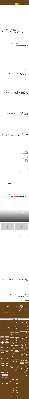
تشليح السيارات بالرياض (23, 153)
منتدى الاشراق (26, 366)
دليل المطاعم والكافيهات (22, 156)
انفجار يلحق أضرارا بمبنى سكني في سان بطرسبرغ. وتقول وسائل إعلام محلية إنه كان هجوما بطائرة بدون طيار (25, 280)
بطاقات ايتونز (12, 345)
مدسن (22, 347)
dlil (27, 162)
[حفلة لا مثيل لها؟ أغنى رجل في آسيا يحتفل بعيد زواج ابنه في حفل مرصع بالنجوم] (4, 257)
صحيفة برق (22, 332)
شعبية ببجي (16, 345)
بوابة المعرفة (26, 160)
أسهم (26, 194)
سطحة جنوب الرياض (16, 388)
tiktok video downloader (2, 379)
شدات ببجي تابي (12, 323)
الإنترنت (8, 307)
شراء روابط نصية (26, 361)
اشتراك (9, 183)
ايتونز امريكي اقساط (12, 338)
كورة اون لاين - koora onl (6, 341)
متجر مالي (26, 150)
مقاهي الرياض (16, 156)
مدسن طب (22, 368)
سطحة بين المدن (17, 385)
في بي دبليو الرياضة (25, 148)
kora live (7, 359)
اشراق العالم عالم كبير (22, 365)
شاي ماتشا (17, 353)
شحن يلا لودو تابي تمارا (12, 336)
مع (7, 194)
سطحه (12, 383)
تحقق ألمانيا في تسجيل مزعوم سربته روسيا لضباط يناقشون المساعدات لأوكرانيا (19, 214)
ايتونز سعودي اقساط (16, 326)
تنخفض (13, 194)
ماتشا (12, 352)
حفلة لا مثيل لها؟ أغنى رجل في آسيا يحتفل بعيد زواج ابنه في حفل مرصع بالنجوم (4, 279)
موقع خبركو (26, 149)
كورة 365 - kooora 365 (7, 343)
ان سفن (26, 338)
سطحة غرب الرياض (12, 387)
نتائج (5, 194)
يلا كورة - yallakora (2, 341)
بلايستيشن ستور (16, 346)
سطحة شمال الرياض (16, 387)
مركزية (10, 194)
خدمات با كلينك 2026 (16, 361)
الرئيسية (22, 29)
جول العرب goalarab (7, 323)
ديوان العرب (17, 362)
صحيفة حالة (25, 145)
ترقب (15, 194)
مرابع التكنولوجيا (22, 338)
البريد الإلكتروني (27, 294)
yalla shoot (12, 367)
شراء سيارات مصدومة (12, 394)
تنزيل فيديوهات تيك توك (6, 379)
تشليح (16, 390)
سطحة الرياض (16, 383)
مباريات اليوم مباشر (16, 369)
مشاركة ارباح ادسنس (22, 322)
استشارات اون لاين (22, 350)
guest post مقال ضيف (12, 356)
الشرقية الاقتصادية (22, 341)
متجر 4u (17, 334)
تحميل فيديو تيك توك (2, 377)
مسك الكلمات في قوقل (26, 337)
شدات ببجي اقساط (17, 322)
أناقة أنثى (22, 345)
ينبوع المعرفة (26, 144)
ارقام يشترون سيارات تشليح (16, 394)
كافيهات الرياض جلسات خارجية (11, 156)
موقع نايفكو (26, 159)
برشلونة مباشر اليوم (2, 327)
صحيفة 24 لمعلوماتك (7, 314)
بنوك (18, 194)
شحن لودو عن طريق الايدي (12, 343)
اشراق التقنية (22, 336)
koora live (7, 338)
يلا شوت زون (7, 373)
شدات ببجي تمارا (16, 323)
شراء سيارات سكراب (12, 390)
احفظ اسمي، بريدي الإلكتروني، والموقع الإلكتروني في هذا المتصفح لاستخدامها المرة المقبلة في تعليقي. (17, 296)
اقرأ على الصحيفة (25, 178)
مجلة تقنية (26, 371)
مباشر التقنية (22, 355)
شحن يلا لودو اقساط (12, 326)
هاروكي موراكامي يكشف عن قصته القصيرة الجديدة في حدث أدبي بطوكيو (11, 279)
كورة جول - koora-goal (7, 335)
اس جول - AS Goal (2, 343)
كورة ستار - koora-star (2, 333)
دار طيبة (27, 153)
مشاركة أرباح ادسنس (7, 311)
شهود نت (22, 354)
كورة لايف (7, 347)
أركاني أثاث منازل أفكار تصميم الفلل (23, 157)
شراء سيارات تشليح (16, 392)
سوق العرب (17, 357)
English (8, 313)
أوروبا (23, 194)
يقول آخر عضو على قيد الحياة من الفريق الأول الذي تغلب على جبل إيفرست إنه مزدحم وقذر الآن (18, 279)
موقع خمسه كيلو (26, 161)
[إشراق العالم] (27, 0)
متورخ (26, 347)
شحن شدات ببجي (16, 342)
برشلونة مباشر (16, 381)
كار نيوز (22, 344)
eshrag (16, 43)
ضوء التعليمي (26, 332)
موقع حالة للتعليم (26, 373)
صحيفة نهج (26, 344)
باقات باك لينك (22, 361)
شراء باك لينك (26, 360)
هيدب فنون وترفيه (26, 375)
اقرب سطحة (12, 388)
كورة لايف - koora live (7, 363)
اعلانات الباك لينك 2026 (22, 367)
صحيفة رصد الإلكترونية (25, 158)
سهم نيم (27, 152)
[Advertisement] (14, 9)
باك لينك (8, 310)
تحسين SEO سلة (22, 327)
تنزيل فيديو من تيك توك (6, 377)
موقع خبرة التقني (26, 345)
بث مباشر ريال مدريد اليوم (2, 323)
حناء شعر (12, 350)
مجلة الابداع (22, 348)
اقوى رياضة (26, 368)
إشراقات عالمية (19, 29)
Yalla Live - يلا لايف (2, 339)
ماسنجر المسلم (26, 151)
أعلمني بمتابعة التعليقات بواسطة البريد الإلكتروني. (23, 297)
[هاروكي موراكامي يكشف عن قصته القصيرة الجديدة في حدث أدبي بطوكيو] (11, 257)
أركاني (26, 355)
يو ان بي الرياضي (22, 371)
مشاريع (12, 362)
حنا (16, 352)
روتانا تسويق (26, 348)
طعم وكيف (26, 156)
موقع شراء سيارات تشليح (12, 392)
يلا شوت (17, 367)
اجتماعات (21, 194)
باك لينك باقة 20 (12, 357)
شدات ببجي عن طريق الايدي (12, 334)
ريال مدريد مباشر (16, 370)
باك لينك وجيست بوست (26, 370)
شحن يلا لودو (16, 343)
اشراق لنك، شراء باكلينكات (26, 363)
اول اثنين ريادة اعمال (26, 322)
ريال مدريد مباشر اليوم (7, 327)
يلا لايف (2, 373)
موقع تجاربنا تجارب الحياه (12, 361)
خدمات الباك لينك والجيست (16, 356)
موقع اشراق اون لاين (22, 334)
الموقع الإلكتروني (12, 294)
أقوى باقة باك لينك (12, 359)
